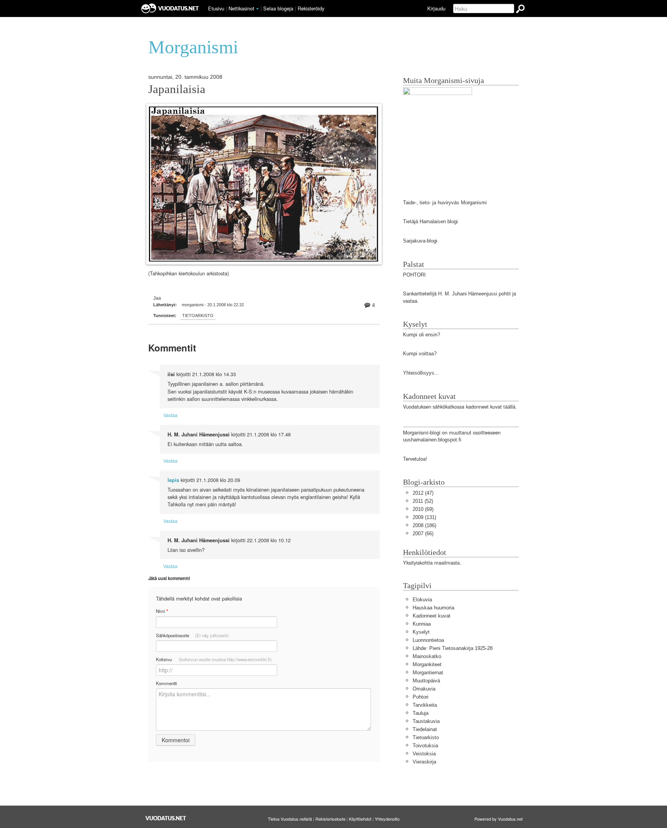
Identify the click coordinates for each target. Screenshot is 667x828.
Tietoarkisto (197, 315)
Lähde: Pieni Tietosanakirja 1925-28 (453, 648)
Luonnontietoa (428, 640)
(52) (423, 501)
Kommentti (166, 683)
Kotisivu (214, 659)
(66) (423, 533)
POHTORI (414, 275)
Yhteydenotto (387, 819)
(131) (424, 517)
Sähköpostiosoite (192, 635)
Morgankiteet (427, 664)
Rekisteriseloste (330, 819)
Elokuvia (422, 599)
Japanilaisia (176, 89)
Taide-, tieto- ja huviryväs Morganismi (445, 202)
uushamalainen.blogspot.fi (432, 440)
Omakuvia (424, 689)
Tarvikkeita (425, 705)
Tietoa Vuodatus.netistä (290, 819)
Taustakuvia (426, 721)
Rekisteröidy (311, 8)
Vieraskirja (424, 762)
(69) (423, 509)
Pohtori (420, 697)
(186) (424, 525)
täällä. (510, 407)
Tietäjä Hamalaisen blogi (430, 221)
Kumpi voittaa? (420, 353)
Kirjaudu (436, 8)
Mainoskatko (427, 656)
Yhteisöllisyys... (421, 373)
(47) (423, 493)
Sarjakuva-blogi (420, 241)
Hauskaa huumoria (433, 608)
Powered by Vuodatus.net (498, 819)
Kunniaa (422, 624)
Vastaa (170, 415)
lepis (173, 480)
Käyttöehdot (360, 819)
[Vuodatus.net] (166, 818)
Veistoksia (424, 754)
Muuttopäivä (426, 681)
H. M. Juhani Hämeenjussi (467, 294)
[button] (257, 9)
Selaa (278, 8)
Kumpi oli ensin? (421, 335)
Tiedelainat (425, 729)
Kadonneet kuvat (431, 616)
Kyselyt (421, 632)
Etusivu (216, 8)
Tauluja (420, 713)
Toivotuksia (425, 745)
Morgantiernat (428, 672)
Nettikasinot (241, 8)
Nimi (162, 611)
